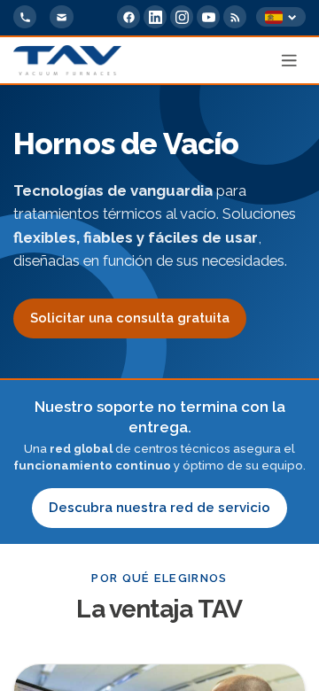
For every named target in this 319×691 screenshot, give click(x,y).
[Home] (67, 60)
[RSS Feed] (234, 16)
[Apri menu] (290, 60)
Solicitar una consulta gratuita (130, 318)
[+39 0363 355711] (24, 16)
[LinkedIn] (155, 16)
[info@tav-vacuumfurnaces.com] (61, 16)
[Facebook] (128, 16)
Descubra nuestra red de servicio (159, 508)
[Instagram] (181, 16)
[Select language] (281, 17)
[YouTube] (208, 16)
